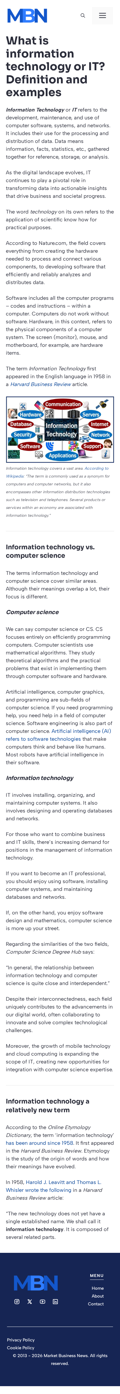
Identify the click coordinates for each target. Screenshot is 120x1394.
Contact (96, 1304)
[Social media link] (17, 1302)
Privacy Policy (21, 1340)
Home (98, 1288)
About (98, 1296)
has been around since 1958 (39, 1143)
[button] (83, 15)
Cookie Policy (20, 1347)
